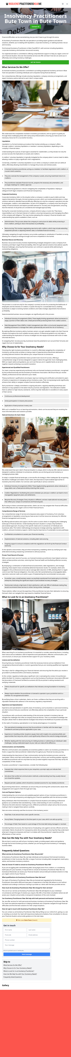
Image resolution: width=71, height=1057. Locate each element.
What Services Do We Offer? (12, 965)
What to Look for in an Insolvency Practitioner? (18, 971)
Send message (27, 954)
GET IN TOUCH (35, 62)
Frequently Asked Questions (12, 977)
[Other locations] (63, 4)
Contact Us (35, 27)
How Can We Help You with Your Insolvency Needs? (20, 974)
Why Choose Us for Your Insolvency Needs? (17, 968)
